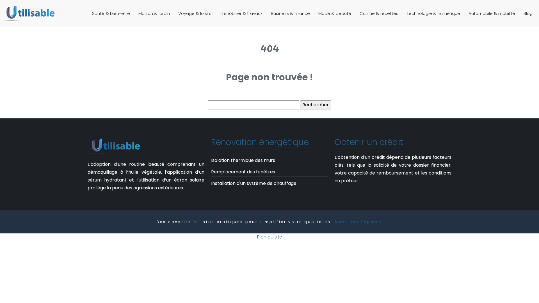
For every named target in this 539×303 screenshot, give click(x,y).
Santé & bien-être (111, 13)
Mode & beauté (334, 13)
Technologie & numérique (433, 13)
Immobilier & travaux (241, 13)
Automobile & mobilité (492, 13)
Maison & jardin (154, 13)
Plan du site (269, 237)
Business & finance (290, 13)
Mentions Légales (358, 221)
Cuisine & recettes (379, 13)
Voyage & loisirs (194, 13)
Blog (528, 13)
